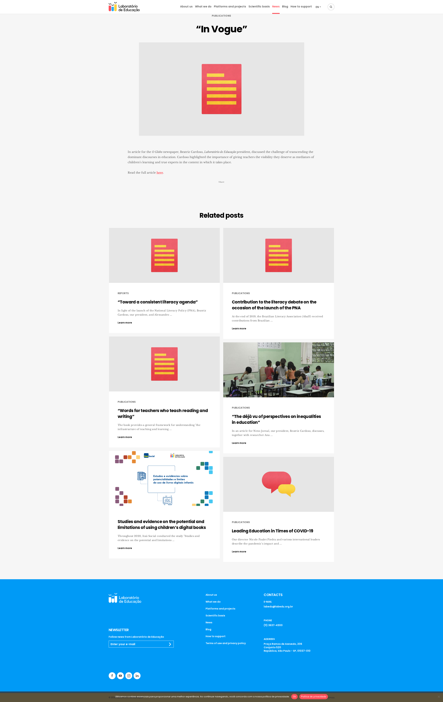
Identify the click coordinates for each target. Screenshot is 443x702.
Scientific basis (259, 6)
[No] (438, 696)
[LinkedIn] (137, 675)
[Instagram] (128, 675)
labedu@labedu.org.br (278, 606)
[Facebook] (112, 675)
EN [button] (317, 7)
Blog (285, 6)
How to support (301, 6)
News (276, 6)
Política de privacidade (313, 696)
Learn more (125, 322)
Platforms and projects (230, 6)
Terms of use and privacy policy (226, 643)
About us (186, 6)
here (160, 172)
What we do (203, 6)
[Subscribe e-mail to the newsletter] (170, 644)
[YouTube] (120, 675)
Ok (294, 696)
